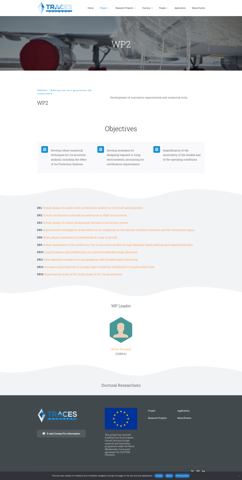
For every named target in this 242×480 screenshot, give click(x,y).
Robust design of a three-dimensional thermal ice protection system (85, 222)
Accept (159, 476)
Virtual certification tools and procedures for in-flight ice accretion (85, 215)
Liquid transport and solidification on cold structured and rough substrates (91, 252)
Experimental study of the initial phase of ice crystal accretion (83, 274)
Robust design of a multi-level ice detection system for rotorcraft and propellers (93, 208)
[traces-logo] (55, 2)
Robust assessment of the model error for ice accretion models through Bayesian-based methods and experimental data (118, 245)
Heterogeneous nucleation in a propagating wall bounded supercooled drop (91, 259)
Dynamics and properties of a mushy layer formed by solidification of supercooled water (100, 267)
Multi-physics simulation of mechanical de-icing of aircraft (80, 237)
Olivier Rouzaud (121, 349)
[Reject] (238, 475)
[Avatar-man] (121, 317)
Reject (169, 476)
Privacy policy (182, 476)
